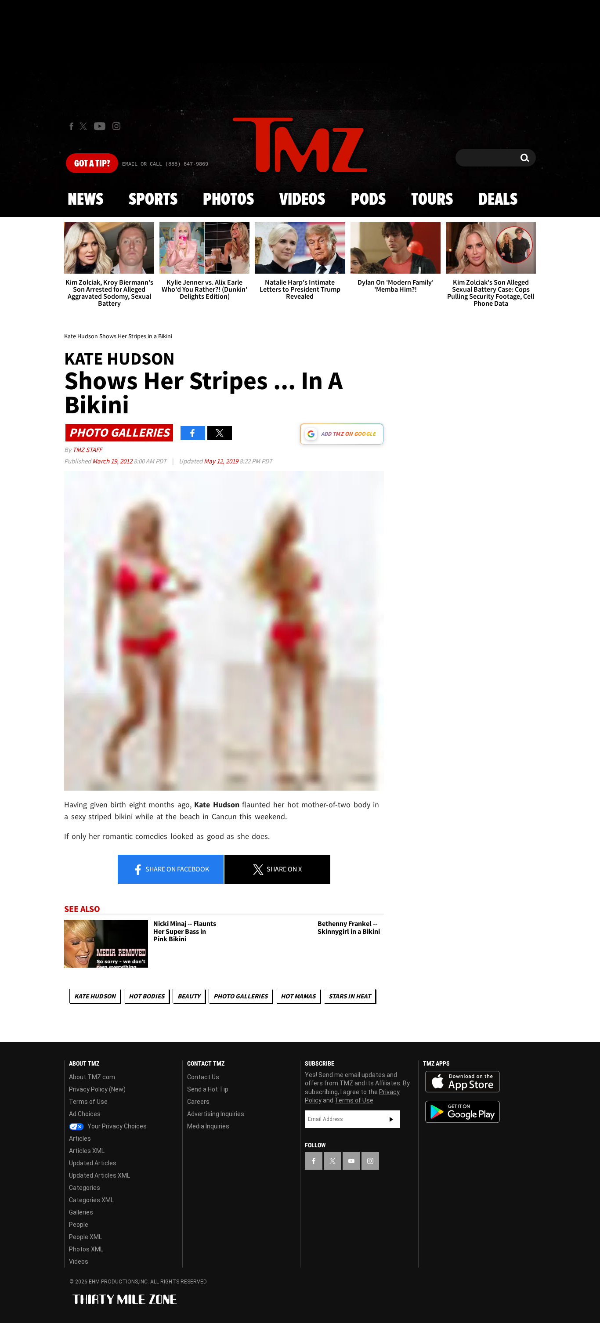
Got (92, 164)
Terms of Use (88, 1101)
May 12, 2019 (221, 461)
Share (176, 868)
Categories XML (91, 1200)
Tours (432, 199)
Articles (80, 1138)
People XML (85, 1236)
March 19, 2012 (113, 461)
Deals (497, 199)
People (78, 1224)
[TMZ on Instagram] (116, 126)
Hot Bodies (146, 996)
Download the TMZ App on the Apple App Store (462, 1082)
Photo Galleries (240, 996)
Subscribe (391, 1119)
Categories (84, 1187)
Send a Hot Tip (207, 1089)
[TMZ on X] (84, 126)
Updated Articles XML (99, 1175)
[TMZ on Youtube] (99, 126)
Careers (198, 1101)
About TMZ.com (92, 1077)
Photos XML (86, 1249)
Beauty (188, 996)
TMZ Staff (87, 449)
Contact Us (203, 1077)
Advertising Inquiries (215, 1113)
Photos (228, 199)
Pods (368, 199)
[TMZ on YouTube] (351, 1161)
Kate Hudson (95, 996)
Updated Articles (92, 1163)
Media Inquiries (208, 1126)
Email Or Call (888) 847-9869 (165, 164)
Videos (302, 199)
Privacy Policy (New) (97, 1089)
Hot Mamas (298, 996)
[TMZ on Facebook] (71, 126)
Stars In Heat (350, 996)
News (85, 199)
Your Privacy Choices (116, 1126)
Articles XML (87, 1150)
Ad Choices (85, 1113)
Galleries (81, 1212)
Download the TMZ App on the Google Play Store (462, 1112)
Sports (153, 199)
